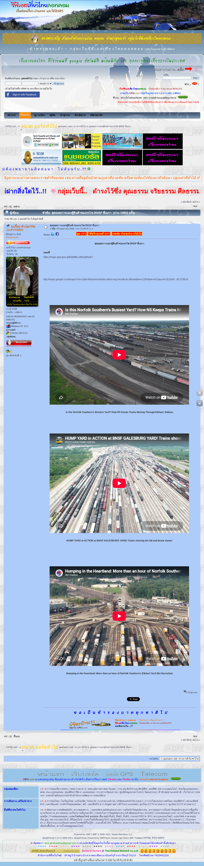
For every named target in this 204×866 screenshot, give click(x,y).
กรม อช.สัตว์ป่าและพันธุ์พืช (132, 789)
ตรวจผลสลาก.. (82, 809)
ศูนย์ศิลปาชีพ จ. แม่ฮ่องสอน (80, 792)
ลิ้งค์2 (119, 816)
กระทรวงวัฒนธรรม (107, 792)
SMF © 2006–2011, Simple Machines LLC (112, 834)
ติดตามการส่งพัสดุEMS (59, 809)
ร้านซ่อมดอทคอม (58, 816)
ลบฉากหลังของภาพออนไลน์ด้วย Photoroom (146, 822)
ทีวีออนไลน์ (76, 819)
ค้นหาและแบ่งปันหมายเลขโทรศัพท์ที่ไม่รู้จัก (70, 822)
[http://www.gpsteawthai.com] (7, 352)
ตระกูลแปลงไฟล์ (163, 816)
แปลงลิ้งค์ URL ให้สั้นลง (108, 822)
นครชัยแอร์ (52, 804)
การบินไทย (53, 801)
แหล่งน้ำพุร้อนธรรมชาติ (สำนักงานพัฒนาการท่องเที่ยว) (75, 795)
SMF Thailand (136, 838)
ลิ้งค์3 (126, 816)
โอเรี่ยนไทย (67, 801)
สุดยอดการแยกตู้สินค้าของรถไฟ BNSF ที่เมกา (74, 225)
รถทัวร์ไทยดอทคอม (70, 804)
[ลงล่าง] (199, 403)
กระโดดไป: (154, 759)
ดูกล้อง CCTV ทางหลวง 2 (182, 804)
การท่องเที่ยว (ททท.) (57, 789)
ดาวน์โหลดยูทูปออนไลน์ (70, 826)
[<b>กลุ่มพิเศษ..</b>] (11, 352)
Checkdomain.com (165, 813)
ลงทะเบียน (60, 78)
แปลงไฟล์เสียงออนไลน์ (96, 819)
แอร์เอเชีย (80, 801)
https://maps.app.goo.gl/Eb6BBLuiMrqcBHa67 (68, 257)
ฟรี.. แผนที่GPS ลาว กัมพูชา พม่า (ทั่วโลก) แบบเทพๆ (110, 804)
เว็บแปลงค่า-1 (176, 819)
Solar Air (91, 801)
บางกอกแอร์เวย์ (106, 801)
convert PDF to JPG (141, 816)
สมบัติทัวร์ (179, 801)
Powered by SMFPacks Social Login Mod (108, 838)
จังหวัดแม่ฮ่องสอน (188, 789)
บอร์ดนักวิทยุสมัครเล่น (135, 809)
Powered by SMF (82, 834)
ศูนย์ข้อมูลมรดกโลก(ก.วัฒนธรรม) (138, 792)
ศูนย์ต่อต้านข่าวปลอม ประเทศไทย (129, 819)
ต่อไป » (196, 202)
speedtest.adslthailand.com (106, 809)
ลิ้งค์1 (112, 816)
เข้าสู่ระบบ (44, 78)
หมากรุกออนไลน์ (59, 819)
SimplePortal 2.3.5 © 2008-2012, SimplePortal (64, 838)
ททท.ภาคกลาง (78, 789)
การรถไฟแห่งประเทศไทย (158, 801)
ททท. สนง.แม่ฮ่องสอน (51, 792)
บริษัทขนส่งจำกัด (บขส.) (130, 801)
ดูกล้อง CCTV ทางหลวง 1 (153, 804)
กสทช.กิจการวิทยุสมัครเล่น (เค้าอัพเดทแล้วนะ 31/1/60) (124, 813)
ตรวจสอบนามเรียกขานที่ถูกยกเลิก (74, 813)
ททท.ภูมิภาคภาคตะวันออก (102, 789)
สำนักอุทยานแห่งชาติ (169, 792)
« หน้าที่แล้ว (186, 202)
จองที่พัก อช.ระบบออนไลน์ (163, 789)
